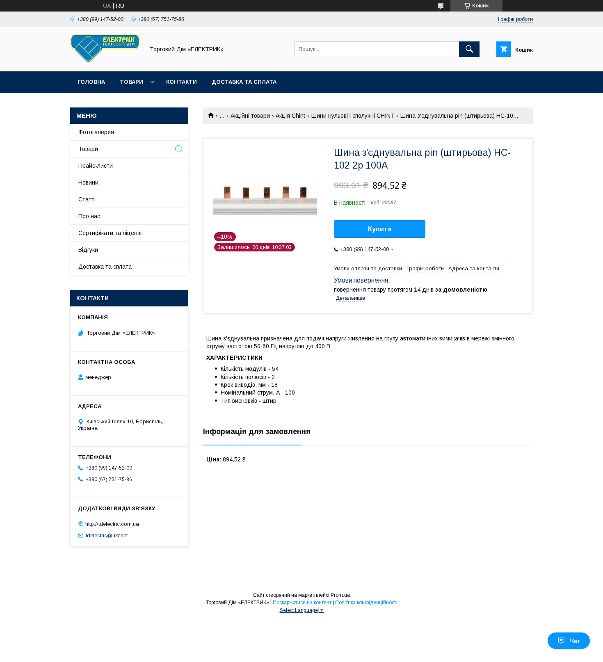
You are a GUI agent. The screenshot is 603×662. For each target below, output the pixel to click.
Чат (575, 640)
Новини (88, 182)
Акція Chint (290, 115)
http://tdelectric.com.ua (112, 523)
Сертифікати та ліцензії (110, 233)
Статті (87, 199)
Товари (131, 82)
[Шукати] (469, 49)
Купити (379, 229)
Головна (91, 82)
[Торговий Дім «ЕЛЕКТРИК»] (105, 60)
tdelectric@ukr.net (107, 535)
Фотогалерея (96, 132)
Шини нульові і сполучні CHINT (353, 115)
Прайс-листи (95, 165)
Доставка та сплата (244, 82)
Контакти (181, 82)
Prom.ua (340, 595)
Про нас (89, 216)
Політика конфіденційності (366, 602)
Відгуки (88, 250)
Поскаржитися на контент (302, 602)
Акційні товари (250, 115)
